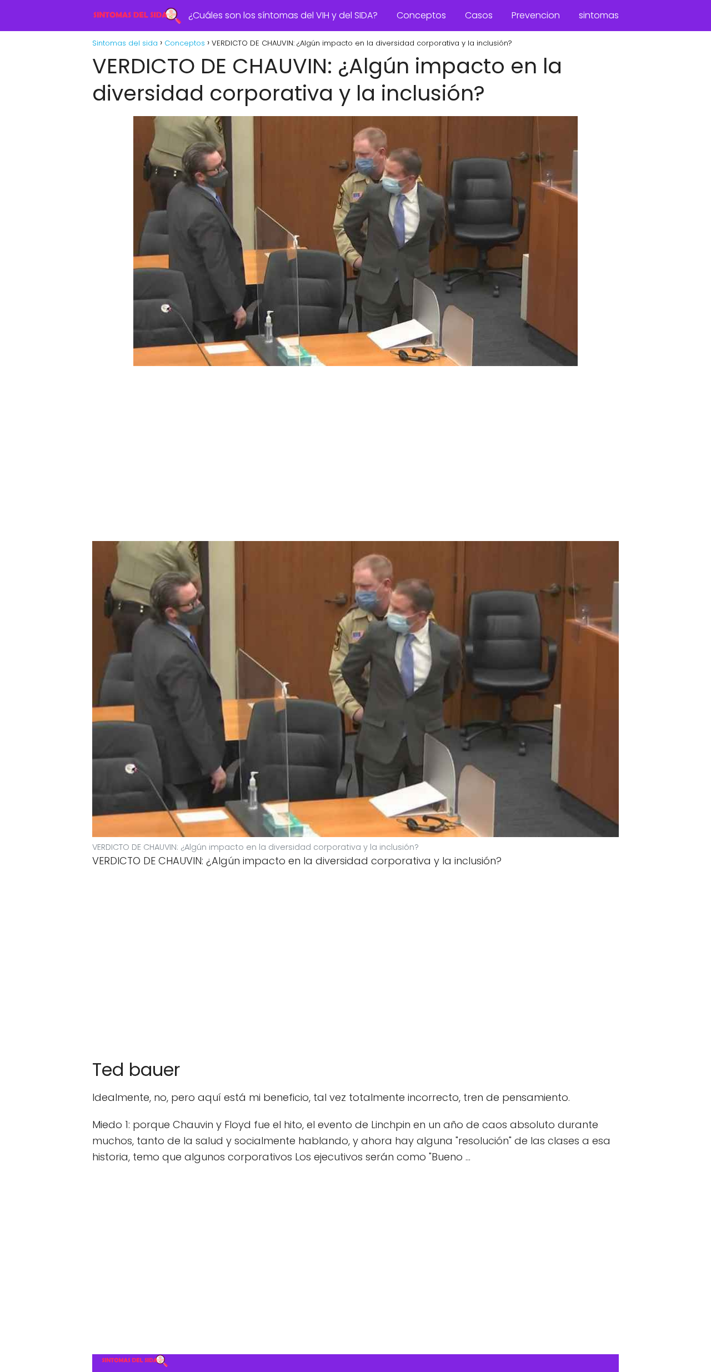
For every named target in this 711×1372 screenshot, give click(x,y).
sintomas (599, 15)
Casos (479, 15)
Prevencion (536, 15)
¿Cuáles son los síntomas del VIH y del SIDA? (283, 15)
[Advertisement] (355, 456)
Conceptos (421, 15)
